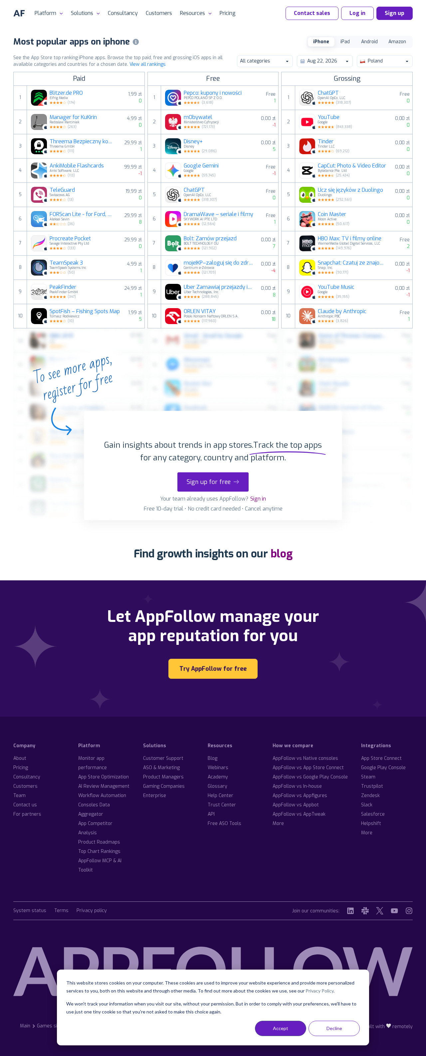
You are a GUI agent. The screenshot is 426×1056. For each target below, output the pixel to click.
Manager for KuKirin (73, 117)
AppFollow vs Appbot (296, 805)
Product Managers (163, 777)
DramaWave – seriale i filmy (218, 214)
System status (29, 911)
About (19, 758)
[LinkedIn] (350, 910)
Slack (366, 805)
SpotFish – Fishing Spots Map (85, 311)
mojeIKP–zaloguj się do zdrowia (218, 263)
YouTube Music (336, 287)
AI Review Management (103, 786)
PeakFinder (63, 287)
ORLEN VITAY (200, 311)
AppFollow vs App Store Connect (308, 767)
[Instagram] (409, 910)
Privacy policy (92, 911)
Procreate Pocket (70, 239)
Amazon (397, 42)
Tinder (325, 142)
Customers (159, 13)
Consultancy (123, 13)
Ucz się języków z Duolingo (350, 190)
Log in (357, 13)
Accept (280, 1028)
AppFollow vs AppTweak (299, 814)
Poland (375, 61)
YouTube (328, 117)
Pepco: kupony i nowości (213, 93)
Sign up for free (209, 482)
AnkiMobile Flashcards (77, 166)
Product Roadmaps (99, 842)
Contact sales (312, 13)
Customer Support (163, 758)
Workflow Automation (102, 795)
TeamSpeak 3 (66, 263)
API (211, 814)
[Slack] (365, 910)
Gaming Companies (164, 786)
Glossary (217, 786)
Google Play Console (383, 767)
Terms (61, 911)
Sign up (394, 13)
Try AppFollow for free (213, 669)
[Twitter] (379, 910)
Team (19, 795)
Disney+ (193, 142)
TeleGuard (62, 190)
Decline (334, 1028)
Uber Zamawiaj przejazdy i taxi (218, 287)
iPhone (321, 42)
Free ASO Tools (224, 823)
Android (369, 42)
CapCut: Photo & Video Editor (352, 166)
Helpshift (371, 823)
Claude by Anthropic (342, 311)
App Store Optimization (103, 777)
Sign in (258, 498)
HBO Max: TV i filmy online (349, 239)
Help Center (220, 795)
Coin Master (332, 214)
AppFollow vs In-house (297, 786)
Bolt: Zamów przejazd (210, 239)
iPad (345, 42)
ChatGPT (194, 190)
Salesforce (373, 814)
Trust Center (222, 805)
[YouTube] (394, 910)
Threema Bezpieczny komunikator (83, 142)
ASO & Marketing (161, 767)
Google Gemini (201, 166)
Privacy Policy (319, 991)
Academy (218, 777)
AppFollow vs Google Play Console (310, 777)
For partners (27, 814)
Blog (212, 758)
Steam (368, 777)
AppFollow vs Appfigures (300, 795)
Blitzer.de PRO (66, 93)
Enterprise (154, 795)
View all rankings (147, 64)
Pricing (228, 13)
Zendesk (370, 795)
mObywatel (198, 117)
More (278, 823)
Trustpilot (372, 786)
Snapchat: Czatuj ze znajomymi (352, 263)
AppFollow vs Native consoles (305, 758)
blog (282, 554)
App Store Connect (381, 758)
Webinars (218, 767)
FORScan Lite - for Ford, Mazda (83, 214)
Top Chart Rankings (99, 851)
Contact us (25, 805)
